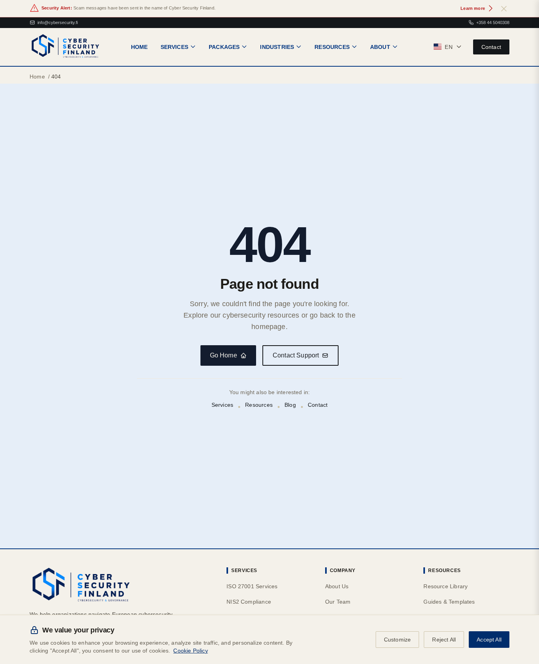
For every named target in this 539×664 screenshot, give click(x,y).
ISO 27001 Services (251, 586)
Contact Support (296, 355)
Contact (491, 46)
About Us (336, 586)
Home (37, 76)
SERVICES (174, 46)
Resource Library (445, 586)
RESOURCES (332, 46)
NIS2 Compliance (248, 602)
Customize (397, 639)
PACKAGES (224, 46)
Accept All (489, 639)
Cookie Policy (190, 650)
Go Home (223, 355)
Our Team (337, 602)
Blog (290, 405)
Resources (259, 405)
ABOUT (380, 46)
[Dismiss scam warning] (503, 8)
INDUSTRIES (277, 46)
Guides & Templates (449, 602)
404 (56, 76)
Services (222, 405)
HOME (139, 46)
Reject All (444, 639)
